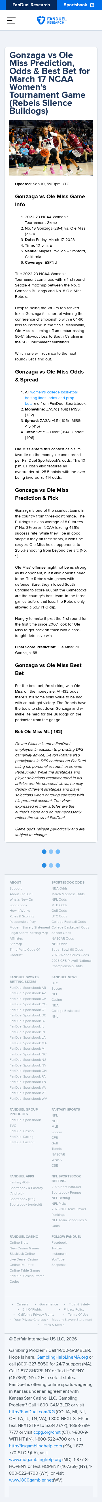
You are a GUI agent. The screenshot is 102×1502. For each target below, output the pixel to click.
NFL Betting (61, 1198)
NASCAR (58, 1154)
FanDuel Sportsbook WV (28, 1099)
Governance (48, 1304)
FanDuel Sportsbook (25, 1120)
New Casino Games (25, 1248)
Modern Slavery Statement (30, 927)
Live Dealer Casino (24, 1259)
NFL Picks (59, 1204)
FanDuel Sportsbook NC (28, 1054)
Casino (57, 1000)
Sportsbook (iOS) (22, 1199)
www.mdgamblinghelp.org (35, 1460)
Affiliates (16, 938)
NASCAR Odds (63, 938)
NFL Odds (59, 899)
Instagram (59, 1254)
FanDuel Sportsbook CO (28, 1004)
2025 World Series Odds (70, 955)
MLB (55, 1126)
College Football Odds (69, 922)
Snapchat (59, 1265)
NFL (55, 994)
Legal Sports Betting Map (29, 933)
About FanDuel (21, 894)
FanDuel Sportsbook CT (28, 1010)
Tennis (57, 1149)
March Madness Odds (68, 894)
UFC (55, 983)
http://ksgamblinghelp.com (35, 1446)
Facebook (59, 1243)
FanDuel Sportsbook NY (28, 1065)
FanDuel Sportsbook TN (28, 1082)
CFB (55, 1138)
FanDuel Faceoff (22, 1142)
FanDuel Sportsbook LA (28, 1037)
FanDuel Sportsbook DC (28, 1015)
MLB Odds (59, 905)
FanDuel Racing (21, 1137)
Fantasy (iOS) (19, 1182)
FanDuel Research (31, 5)
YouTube (58, 1259)
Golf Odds (59, 911)
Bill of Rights (32, 1309)
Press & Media (53, 1325)
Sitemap (16, 944)
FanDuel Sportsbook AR (28, 988)
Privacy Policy (74, 1309)
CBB (55, 1165)
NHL (55, 1016)
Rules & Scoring (22, 916)
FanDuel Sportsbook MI (27, 1049)
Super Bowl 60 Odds (67, 950)
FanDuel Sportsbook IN (27, 1032)
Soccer (57, 989)
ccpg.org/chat (47, 1432)
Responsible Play (23, 922)
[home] (52, 20)
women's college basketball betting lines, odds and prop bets (51, 398)
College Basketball (66, 1011)
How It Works (20, 911)
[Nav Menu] (11, 20)
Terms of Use (78, 1315)
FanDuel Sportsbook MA (28, 1043)
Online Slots (19, 1243)
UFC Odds (59, 916)
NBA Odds (60, 888)
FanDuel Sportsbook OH (28, 1071)
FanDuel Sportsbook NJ (28, 1060)
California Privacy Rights (36, 1315)
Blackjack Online (22, 1254)
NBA (55, 1005)
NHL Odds (59, 944)
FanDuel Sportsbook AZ (28, 993)
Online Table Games (25, 1270)
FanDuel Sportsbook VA (28, 1088)
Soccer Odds (61, 933)
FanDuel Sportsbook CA (28, 999)
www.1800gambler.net (31, 1480)
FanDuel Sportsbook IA (27, 1021)
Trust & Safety (79, 1304)
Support (16, 888)
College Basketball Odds (70, 927)
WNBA (57, 1160)
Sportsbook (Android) (26, 1204)
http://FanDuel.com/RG (32, 1412)
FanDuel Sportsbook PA (28, 1076)
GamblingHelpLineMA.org (63, 1357)
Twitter (57, 1248)
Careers (23, 1304)
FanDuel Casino (22, 1131)
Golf (55, 1143)
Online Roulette (22, 1265)
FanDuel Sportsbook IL (27, 1026)
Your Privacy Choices (30, 1320)
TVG (13, 1126)
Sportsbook (75, 5)
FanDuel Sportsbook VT (28, 1093)
